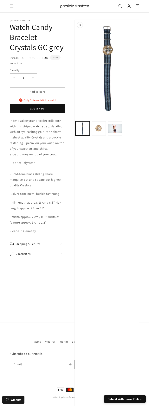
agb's (37, 341)
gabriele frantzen (69, 397)
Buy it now (37, 109)
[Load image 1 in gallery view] (82, 128)
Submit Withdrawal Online (125, 399)
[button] (11, 6)
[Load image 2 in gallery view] (99, 128)
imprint (63, 341)
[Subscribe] (70, 364)
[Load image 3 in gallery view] (115, 128)
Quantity (14, 70)
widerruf (50, 341)
